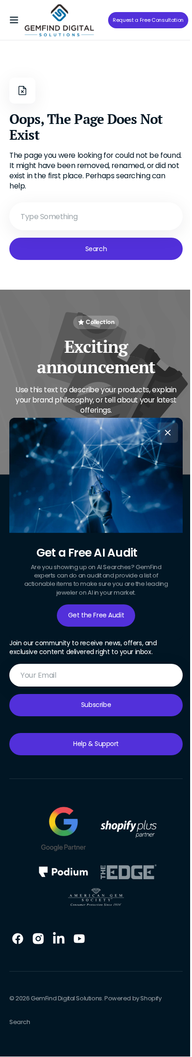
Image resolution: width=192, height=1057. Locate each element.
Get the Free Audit (92, 615)
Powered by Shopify (133, 998)
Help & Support (92, 743)
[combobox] (92, 216)
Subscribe (92, 704)
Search (92, 248)
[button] (14, 20)
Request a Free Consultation (148, 20)
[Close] (164, 432)
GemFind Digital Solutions (66, 998)
